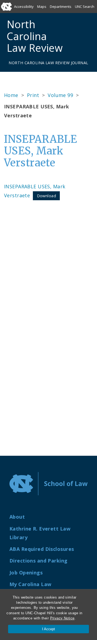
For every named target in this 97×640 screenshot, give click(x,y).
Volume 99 (60, 95)
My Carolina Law (30, 584)
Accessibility (24, 6)
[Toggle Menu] (88, 36)
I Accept (48, 629)
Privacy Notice (62, 618)
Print (33, 95)
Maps (41, 6)
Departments (60, 6)
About (17, 516)
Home (11, 95)
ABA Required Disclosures (41, 549)
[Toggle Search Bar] (75, 36)
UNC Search (84, 6)
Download (46, 195)
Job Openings (26, 572)
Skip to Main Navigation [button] (29, 17)
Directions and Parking (38, 560)
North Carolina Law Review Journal (48, 62)
